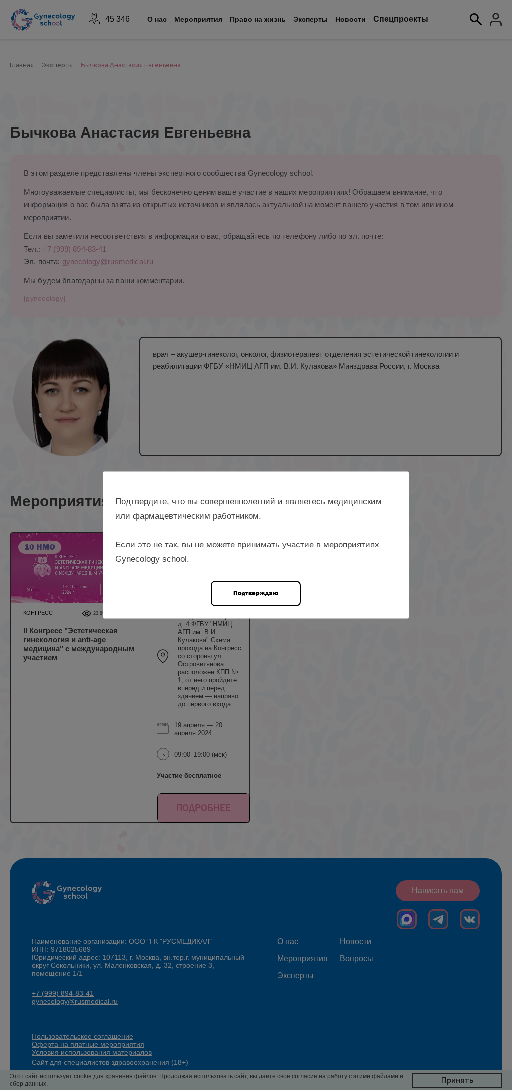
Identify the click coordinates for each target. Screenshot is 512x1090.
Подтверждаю (256, 593)
